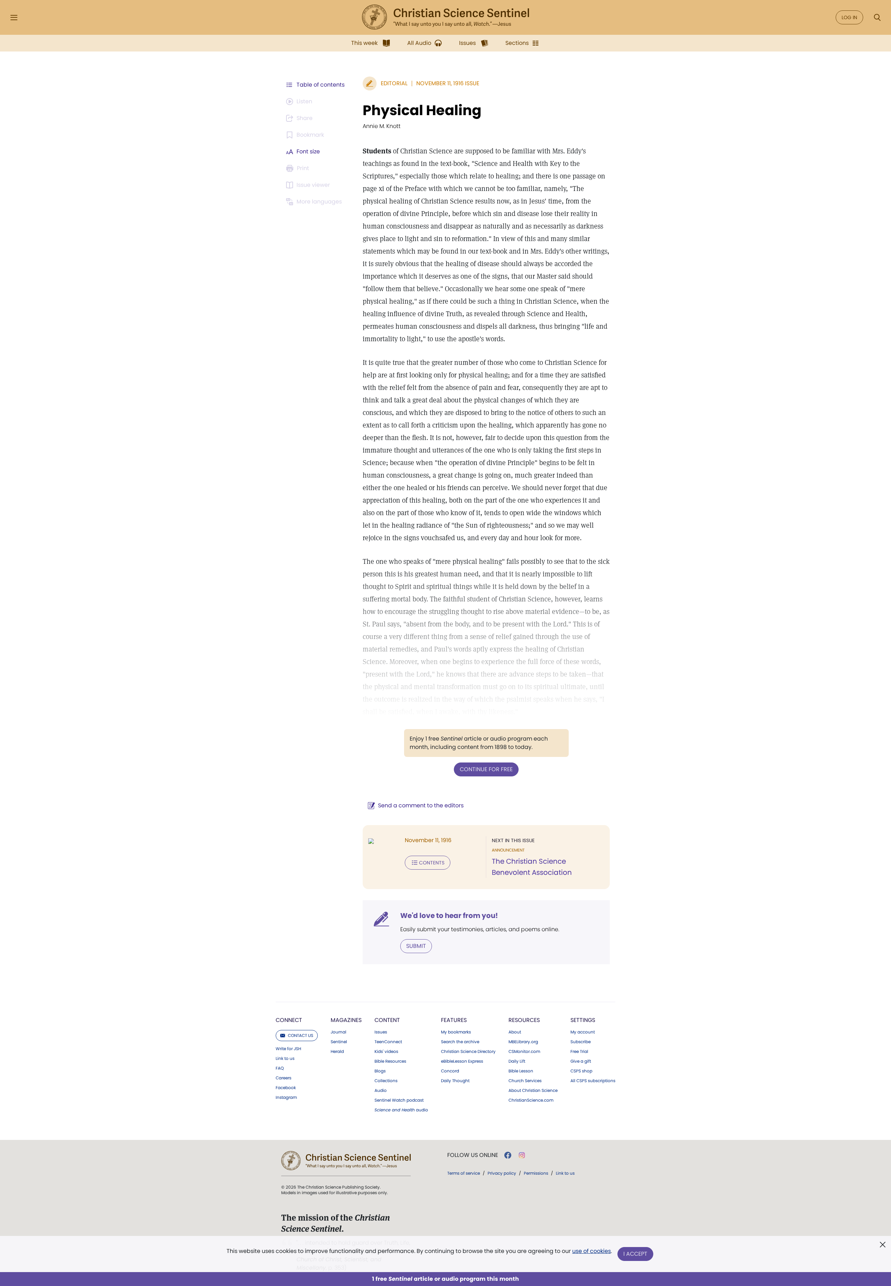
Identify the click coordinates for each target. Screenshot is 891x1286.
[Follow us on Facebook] (508, 1155)
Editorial (394, 83)
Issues (380, 1032)
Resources (524, 1020)
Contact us (300, 1035)
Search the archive (460, 1042)
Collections (385, 1081)
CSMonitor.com (524, 1051)
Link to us (285, 1058)
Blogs (380, 1071)
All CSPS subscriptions (592, 1081)
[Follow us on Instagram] (522, 1155)
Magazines (346, 1020)
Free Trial (579, 1051)
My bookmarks (456, 1032)
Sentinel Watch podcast (399, 1100)
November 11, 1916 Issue (447, 83)
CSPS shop (581, 1071)
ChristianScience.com (530, 1100)
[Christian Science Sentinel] (445, 17)
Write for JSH (288, 1049)
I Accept (635, 1254)
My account (582, 1032)
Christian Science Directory (468, 1051)
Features (454, 1020)
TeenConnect (388, 1042)
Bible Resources (390, 1061)
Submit (416, 946)
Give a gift (580, 1061)
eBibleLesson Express (462, 1061)
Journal (338, 1032)
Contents (431, 862)
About (514, 1032)
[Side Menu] (14, 17)
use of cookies (591, 1251)
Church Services (525, 1081)
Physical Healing (422, 110)
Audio (380, 1090)
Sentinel (339, 1042)
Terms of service (463, 1173)
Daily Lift (516, 1061)
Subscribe (580, 1042)
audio (401, 1110)
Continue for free (486, 769)
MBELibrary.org (523, 1042)
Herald (337, 1051)
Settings (582, 1020)
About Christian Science (533, 1090)
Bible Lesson (520, 1071)
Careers (283, 1078)
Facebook (286, 1088)
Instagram (286, 1097)
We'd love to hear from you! (449, 915)
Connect (289, 1020)
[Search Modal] (877, 17)
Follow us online (472, 1155)
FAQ (280, 1068)
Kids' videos (386, 1051)
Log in (849, 17)
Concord (450, 1071)
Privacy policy (502, 1173)
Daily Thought (455, 1081)
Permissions (536, 1173)
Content (387, 1020)
